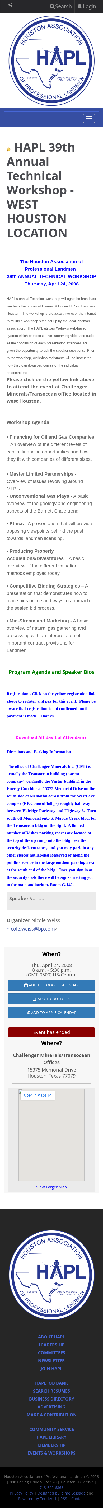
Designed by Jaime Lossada (62, 1493)
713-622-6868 (51, 1487)
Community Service (51, 1429)
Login (89, 6)
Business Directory (51, 1399)
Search (63, 6)
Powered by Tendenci (37, 1498)
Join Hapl (51, 1368)
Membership (51, 1445)
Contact (78, 1498)
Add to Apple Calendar (53, 1012)
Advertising (51, 1407)
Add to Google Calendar (53, 985)
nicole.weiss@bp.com (31, 929)
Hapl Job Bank (51, 1383)
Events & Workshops (51, 1453)
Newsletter (51, 1361)
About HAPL (51, 1337)
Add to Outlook (53, 998)
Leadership (51, 1345)
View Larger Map (51, 1187)
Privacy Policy (21, 1493)
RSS (63, 1498)
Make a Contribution (52, 1415)
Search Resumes (51, 1391)
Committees (51, 1353)
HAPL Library (51, 1437)
